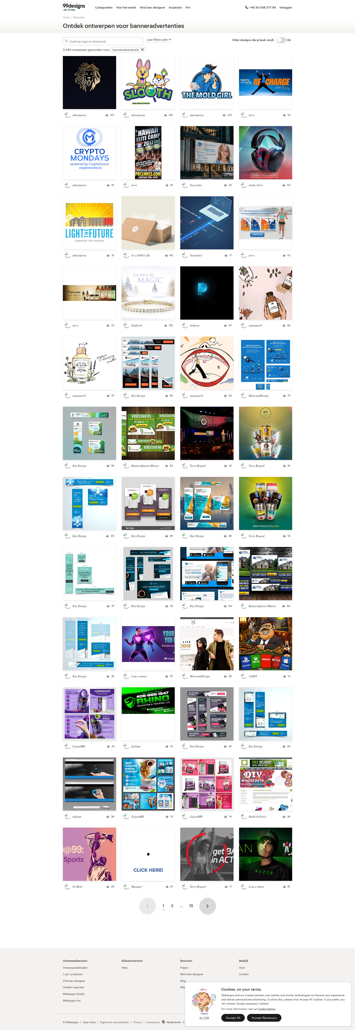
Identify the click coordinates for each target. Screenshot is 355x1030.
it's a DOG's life (140, 255)
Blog (183, 980)
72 (191, 906)
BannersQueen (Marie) (144, 465)
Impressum (153, 1022)
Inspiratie (175, 7)
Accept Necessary (264, 1017)
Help (124, 967)
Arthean (194, 325)
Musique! (136, 886)
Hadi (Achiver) (257, 816)
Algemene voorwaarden (114, 1022)
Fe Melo (77, 886)
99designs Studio (73, 993)
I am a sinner (139, 676)
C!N (206, 1018)
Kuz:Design (138, 395)
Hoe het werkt (126, 7)
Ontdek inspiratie (73, 987)
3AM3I (253, 676)
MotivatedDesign (259, 395)
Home (66, 17)
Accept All (233, 1017)
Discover (78, 17)
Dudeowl (136, 325)
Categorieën (104, 7)
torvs (251, 115)
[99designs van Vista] (74, 7)
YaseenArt (196, 185)
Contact (244, 974)
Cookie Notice (266, 1008)
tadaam (76, 816)
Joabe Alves (256, 185)
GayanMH (78, 746)
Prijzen (184, 967)
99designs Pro (71, 1000)
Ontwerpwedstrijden (75, 967)
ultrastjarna (79, 115)
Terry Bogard (198, 465)
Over (242, 967)
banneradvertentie (126, 49)
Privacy (137, 1022)
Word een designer (191, 974)
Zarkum (136, 746)
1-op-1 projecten (72, 974)
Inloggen (286, 7)
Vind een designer (152, 7)
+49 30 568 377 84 (262, 7)
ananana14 (255, 325)
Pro (188, 7)
